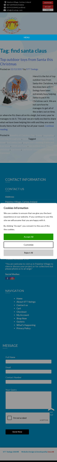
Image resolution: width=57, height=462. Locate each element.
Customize (28, 244)
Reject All (28, 252)
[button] (27, 37)
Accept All (28, 236)
